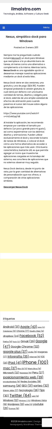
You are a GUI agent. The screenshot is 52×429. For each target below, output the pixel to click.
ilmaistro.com (26, 9)
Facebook (31, 335)
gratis (32, 352)
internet (34, 357)
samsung (12, 386)
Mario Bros (34, 368)
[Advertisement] (26, 226)
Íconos (14, 408)
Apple (28, 326)
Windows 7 (25, 400)
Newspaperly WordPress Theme (26, 424)
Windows (10, 400)
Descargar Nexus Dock (16, 187)
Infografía (18, 356)
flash (16, 342)
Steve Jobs (10, 390)
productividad (11, 381)
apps (41, 327)
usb (35, 396)
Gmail (28, 341)
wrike (28, 404)
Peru (38, 372)
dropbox (11, 336)
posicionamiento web (23, 377)
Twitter (20, 395)
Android (11, 327)
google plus (15, 351)
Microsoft (16, 58)
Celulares (9, 331)
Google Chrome (25, 347)
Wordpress (16, 404)
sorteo (41, 386)
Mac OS (22, 369)
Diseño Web (37, 331)
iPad (15, 362)
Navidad (26, 372)
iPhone (35, 362)
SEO (27, 386)
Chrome (22, 331)
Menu (46, 27)
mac (10, 368)
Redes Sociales (31, 381)
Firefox (7, 341)
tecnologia (29, 390)
